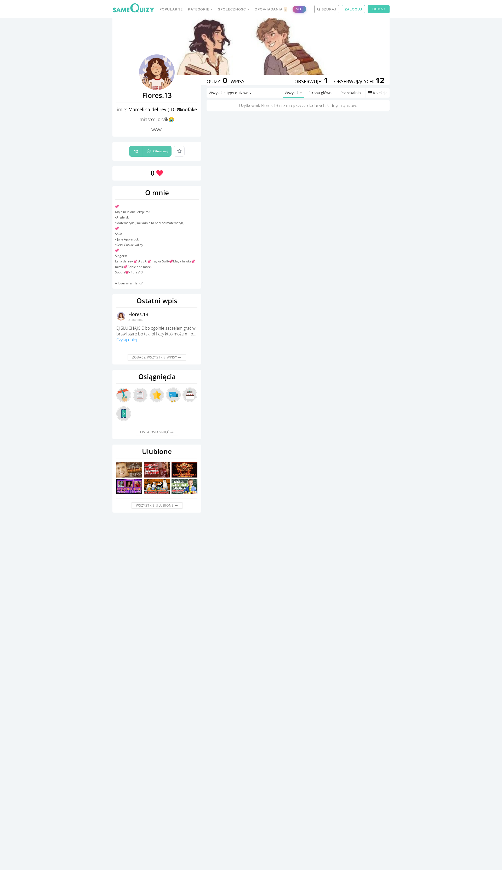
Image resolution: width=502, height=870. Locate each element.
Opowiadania (271, 9)
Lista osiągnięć (155, 432)
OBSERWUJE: (311, 81)
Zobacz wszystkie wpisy (155, 357)
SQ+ (299, 9)
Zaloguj (353, 9)
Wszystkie (293, 92)
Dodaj (378, 9)
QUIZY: (217, 81)
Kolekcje (380, 92)
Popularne (171, 9)
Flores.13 (138, 314)
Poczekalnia (350, 92)
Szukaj (328, 9)
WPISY (237, 81)
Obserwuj (151, 151)
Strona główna (321, 92)
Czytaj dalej (126, 340)
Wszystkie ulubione (155, 505)
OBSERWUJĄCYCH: (359, 81)
